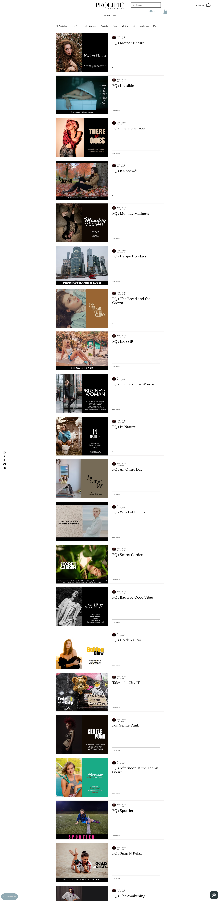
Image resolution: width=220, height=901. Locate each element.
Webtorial (104, 26)
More (155, 26)
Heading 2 (32, 20)
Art (134, 26)
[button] (10, 5)
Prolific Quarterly (89, 26)
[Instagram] (4, 452)
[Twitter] (4, 464)
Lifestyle (125, 26)
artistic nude (144, 26)
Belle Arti (75, 26)
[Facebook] (4, 456)
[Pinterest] (4, 460)
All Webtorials (61, 26)
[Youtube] (4, 468)
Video (115, 26)
